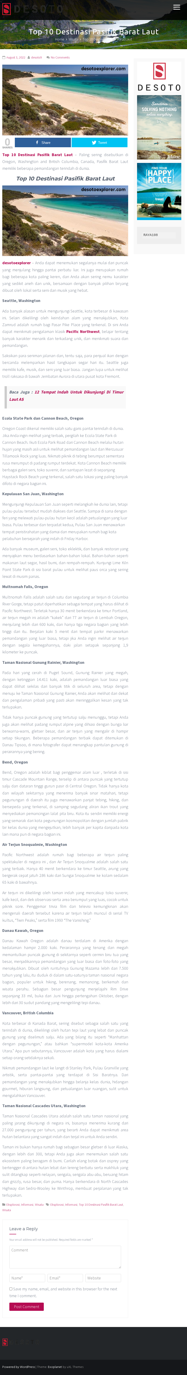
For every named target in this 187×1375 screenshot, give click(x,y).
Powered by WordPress (18, 1367)
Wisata (39, 1204)
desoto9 (36, 57)
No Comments (60, 57)
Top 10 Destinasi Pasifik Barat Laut (37, 154)
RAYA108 (150, 235)
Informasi (27, 1204)
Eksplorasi (13, 1204)
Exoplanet (55, 1367)
